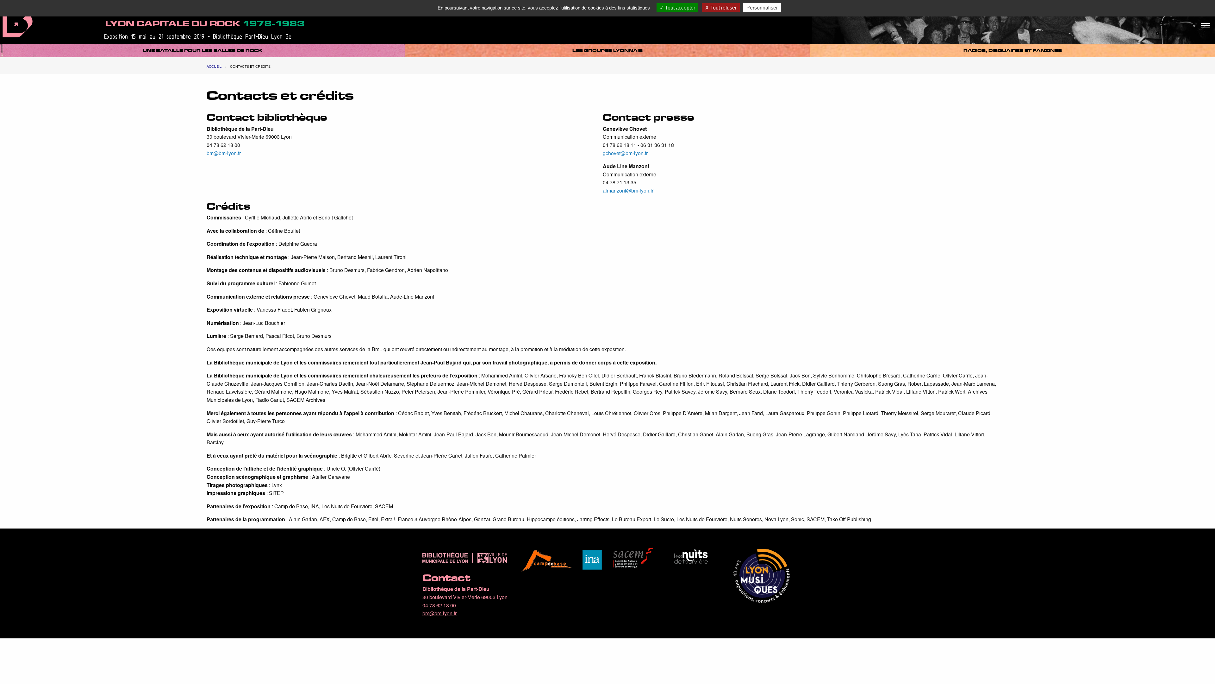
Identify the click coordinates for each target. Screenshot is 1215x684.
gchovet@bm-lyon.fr (625, 153)
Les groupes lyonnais (607, 50)
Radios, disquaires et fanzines (1012, 50)
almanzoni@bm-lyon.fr (628, 190)
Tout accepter (679, 7)
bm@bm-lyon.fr (224, 153)
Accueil (214, 66)
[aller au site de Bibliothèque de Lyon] (18, 20)
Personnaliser (762, 7)
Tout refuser (723, 7)
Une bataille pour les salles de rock (202, 50)
